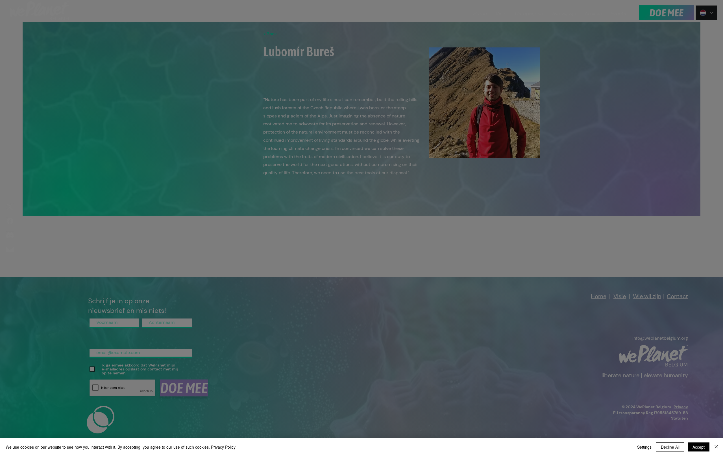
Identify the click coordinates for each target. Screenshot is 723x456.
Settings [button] (644, 447)
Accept (698, 447)
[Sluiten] (716, 446)
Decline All (670, 447)
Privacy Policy (223, 447)
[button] (418, 193)
